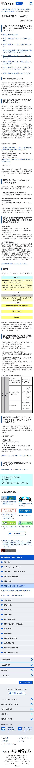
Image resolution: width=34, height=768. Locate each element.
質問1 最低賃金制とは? (10, 34)
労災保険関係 (8, 600)
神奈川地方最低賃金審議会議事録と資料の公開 (16, 590)
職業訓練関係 (8, 628)
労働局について (6, 719)
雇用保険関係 (8, 609)
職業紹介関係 (8, 614)
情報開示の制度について (11, 647)
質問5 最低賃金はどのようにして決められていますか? (17, 57)
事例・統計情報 (6, 709)
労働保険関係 (8, 605)
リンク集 (5, 738)
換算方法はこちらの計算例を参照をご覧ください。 (16, 455)
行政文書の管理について (11, 652)
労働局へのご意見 (17, 693)
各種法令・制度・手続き (9, 704)
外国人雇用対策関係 (9, 619)
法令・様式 (7, 562)
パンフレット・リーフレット (12, 567)
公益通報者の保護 (9, 643)
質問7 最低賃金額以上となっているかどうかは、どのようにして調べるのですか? (16, 68)
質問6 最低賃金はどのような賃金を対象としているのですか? (17, 62)
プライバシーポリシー (25, 738)
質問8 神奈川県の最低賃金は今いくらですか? (17, 73)
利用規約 (5, 741)
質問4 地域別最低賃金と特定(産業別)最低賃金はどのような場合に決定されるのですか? (17, 51)
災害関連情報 (5, 659)
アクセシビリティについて (9, 745)
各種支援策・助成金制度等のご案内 (14, 571)
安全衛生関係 (8, 581)
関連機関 (4, 670)
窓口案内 (4, 714)
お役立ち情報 (5, 665)
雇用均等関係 (8, 633)
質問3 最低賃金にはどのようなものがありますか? (17, 45)
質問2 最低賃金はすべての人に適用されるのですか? (17, 39)
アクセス (21, 741)
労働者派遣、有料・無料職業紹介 (13, 624)
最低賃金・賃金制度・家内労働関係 (14, 586)
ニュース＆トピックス (9, 699)
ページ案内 (5, 675)
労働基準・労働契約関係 (11, 576)
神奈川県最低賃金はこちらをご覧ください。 (14, 263)
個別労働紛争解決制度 (10, 638)
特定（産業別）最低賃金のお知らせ (13, 595)
